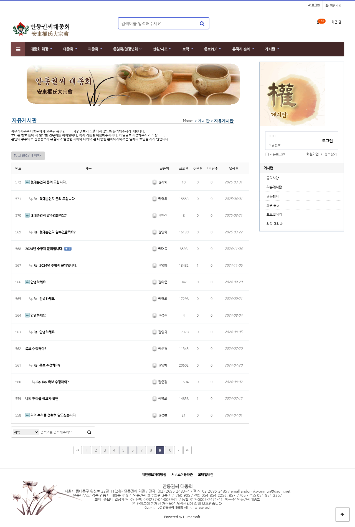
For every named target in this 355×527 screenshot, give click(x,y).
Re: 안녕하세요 (44, 299)
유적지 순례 (241, 49)
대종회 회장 (39, 49)
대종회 (68, 49)
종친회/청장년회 (125, 49)
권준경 (162, 349)
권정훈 (162, 415)
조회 (182, 168)
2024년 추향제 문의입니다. (44, 249)
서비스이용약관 (182, 474)
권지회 (162, 182)
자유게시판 (274, 187)
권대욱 (162, 249)
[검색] (202, 23)
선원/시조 (160, 49)
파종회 (93, 49)
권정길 (162, 315)
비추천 (210, 168)
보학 (185, 49)
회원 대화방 (275, 224)
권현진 (162, 215)
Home (188, 121)
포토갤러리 (274, 214)
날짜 (232, 168)
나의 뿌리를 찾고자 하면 (41, 398)
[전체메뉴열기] (18, 49)
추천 (196, 168)
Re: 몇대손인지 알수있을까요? (54, 232)
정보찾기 (330, 154)
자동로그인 (277, 154)
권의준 (162, 282)
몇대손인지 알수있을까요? (48, 215)
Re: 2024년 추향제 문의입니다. (55, 265)
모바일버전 (205, 474)
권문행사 (273, 196)
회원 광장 (273, 205)
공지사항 (273, 178)
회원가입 (335, 5)
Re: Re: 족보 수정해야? (52, 382)
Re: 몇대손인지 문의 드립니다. (54, 199)
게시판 (270, 49)
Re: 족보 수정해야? (46, 365)
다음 (178, 450)
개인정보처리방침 (154, 474)
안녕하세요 (38, 282)
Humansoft (191, 517)
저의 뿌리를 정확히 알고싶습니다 (53, 415)
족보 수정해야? (35, 349)
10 (169, 450)
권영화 (162, 199)
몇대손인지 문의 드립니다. (48, 182)
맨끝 (187, 450)
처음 (77, 450)
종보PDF (210, 49)
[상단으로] (342, 514)
